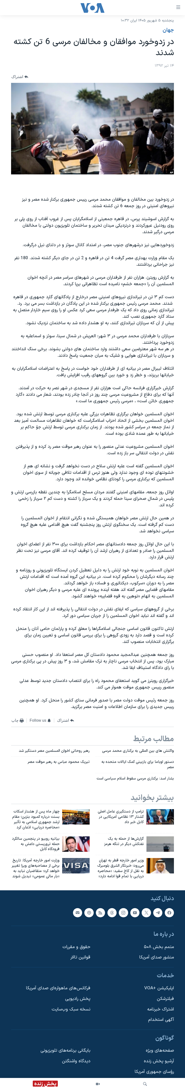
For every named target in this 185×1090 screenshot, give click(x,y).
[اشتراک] (77, 912)
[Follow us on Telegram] (157, 912)
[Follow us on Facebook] (169, 912)
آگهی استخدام (161, 1020)
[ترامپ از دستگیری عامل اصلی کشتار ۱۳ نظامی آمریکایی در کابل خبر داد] (160, 817)
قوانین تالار (80, 957)
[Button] (19, 76)
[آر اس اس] (100, 912)
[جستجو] (145, 1084)
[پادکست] (88, 912)
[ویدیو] (98, 1084)
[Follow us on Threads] (112, 912)
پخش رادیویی (77, 999)
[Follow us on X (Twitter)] (146, 912)
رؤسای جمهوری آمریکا (154, 1071)
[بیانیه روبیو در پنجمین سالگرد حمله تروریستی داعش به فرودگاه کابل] (76, 844)
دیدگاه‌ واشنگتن (76, 1061)
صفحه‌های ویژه (160, 1050)
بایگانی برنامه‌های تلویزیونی (65, 1050)
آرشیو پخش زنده (159, 1061)
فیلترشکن (165, 999)
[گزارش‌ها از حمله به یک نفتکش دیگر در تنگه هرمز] (160, 844)
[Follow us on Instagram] (123, 912)
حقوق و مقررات (76, 947)
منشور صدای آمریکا (156, 957)
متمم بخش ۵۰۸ (159, 947)
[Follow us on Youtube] (134, 912)
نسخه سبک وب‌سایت (71, 1009)
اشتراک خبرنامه (160, 1009)
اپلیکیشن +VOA (159, 988)
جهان (168, 30)
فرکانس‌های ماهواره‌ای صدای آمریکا (58, 988)
